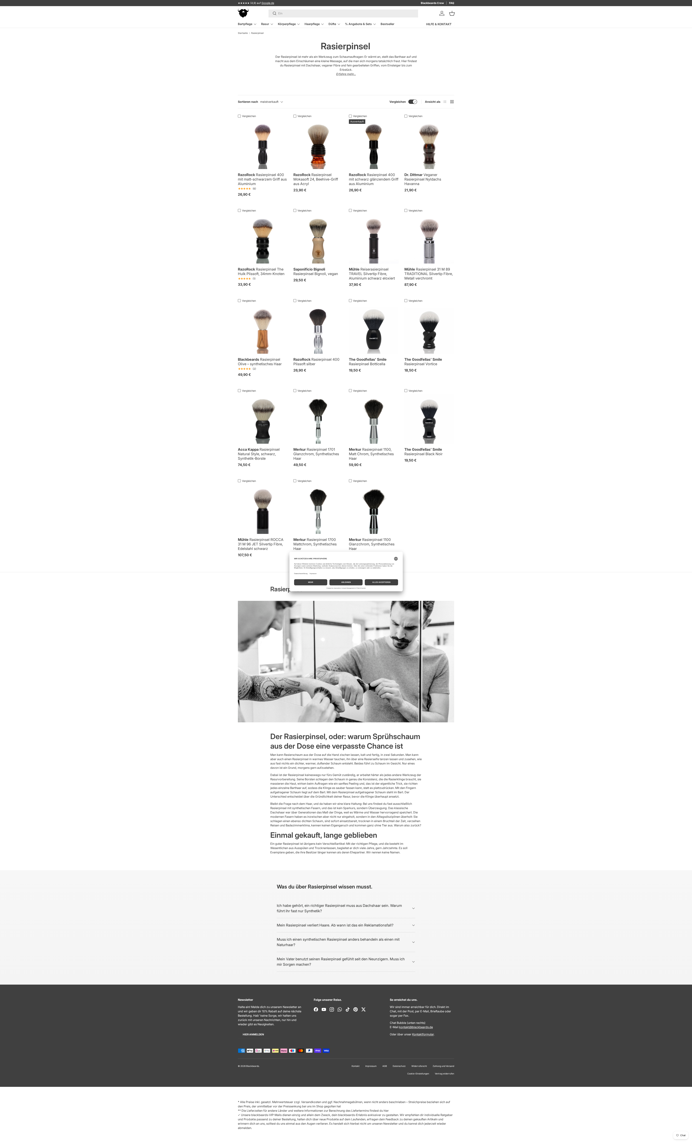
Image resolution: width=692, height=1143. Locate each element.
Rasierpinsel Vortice (423, 361)
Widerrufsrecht (419, 1066)
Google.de (267, 2)
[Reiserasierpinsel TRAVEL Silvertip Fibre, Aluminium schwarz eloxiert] (374, 239)
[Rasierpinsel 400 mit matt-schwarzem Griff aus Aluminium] (263, 144)
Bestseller (387, 24)
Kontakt (356, 1066)
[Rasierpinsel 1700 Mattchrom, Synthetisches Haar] (318, 509)
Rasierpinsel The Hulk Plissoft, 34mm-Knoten (261, 271)
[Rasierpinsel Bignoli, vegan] (318, 239)
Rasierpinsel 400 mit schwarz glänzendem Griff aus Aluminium (373, 179)
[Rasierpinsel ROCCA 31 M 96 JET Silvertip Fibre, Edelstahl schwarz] (263, 509)
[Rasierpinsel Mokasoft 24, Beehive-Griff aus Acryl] (318, 144)
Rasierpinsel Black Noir (423, 451)
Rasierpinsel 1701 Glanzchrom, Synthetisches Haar (316, 454)
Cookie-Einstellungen (418, 1073)
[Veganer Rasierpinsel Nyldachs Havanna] (429, 144)
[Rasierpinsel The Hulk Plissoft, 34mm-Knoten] (263, 239)
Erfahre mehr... (346, 74)
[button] (452, 13)
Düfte (332, 24)
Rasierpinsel (257, 33)
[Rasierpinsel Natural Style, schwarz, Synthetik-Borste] (263, 419)
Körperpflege (287, 24)
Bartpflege (245, 24)
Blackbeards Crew (432, 2)
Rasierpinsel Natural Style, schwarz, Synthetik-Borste (259, 454)
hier (386, 1110)
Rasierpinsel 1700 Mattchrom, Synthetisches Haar (315, 544)
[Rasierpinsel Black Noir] (429, 419)
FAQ (451, 2)
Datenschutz (399, 1066)
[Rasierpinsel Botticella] (374, 329)
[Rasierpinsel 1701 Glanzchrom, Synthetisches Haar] (318, 419)
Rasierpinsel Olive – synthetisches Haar (260, 361)
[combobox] (343, 13)
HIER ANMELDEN (253, 1034)
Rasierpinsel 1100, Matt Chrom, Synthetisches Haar (371, 454)
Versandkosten (311, 1102)
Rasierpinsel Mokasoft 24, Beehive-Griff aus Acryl (315, 179)
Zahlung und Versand (443, 1066)
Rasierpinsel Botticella (368, 361)
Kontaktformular (423, 1034)
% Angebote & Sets (358, 24)
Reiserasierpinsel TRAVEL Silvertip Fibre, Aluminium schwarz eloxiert (372, 273)
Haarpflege (312, 24)
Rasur (265, 24)
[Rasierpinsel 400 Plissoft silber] (318, 329)
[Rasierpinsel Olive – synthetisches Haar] (263, 329)
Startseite (243, 33)
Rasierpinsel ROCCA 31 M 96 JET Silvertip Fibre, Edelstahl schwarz (260, 544)
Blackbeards (252, 1066)
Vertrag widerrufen (444, 1073)
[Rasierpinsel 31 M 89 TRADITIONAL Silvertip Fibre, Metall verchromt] (429, 239)
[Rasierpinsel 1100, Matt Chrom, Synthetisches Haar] (374, 419)
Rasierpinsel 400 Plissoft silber (316, 361)
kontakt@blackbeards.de (416, 1027)
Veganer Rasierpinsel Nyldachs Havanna (422, 179)
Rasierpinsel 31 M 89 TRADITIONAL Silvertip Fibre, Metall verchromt (428, 273)
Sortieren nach (248, 102)
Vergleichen (397, 102)
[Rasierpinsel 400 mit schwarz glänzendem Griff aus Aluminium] (374, 144)
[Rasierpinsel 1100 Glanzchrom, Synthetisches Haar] (374, 509)
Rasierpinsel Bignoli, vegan (315, 271)
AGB (384, 1066)
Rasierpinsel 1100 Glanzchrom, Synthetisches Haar (371, 544)
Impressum (371, 1066)
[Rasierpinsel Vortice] (429, 329)
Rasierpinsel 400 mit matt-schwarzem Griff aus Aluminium (262, 179)
